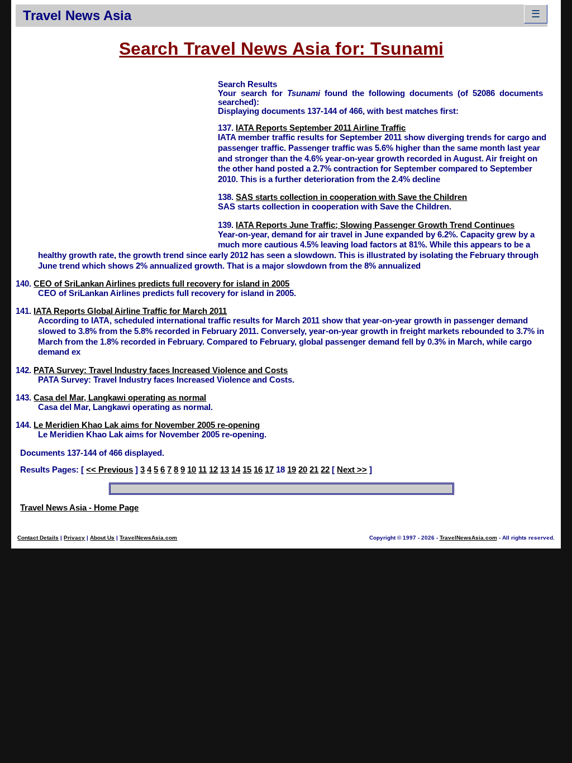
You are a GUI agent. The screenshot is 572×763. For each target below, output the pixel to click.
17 (269, 469)
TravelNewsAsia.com (148, 538)
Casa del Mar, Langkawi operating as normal (120, 397)
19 (291, 469)
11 (202, 469)
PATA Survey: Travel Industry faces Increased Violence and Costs (161, 370)
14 (235, 469)
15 (246, 469)
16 (258, 469)
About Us (102, 538)
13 (224, 469)
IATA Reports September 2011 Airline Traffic (321, 127)
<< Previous (109, 469)
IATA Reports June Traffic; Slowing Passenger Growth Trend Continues (375, 225)
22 (325, 469)
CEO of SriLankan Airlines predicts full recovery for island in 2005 (161, 283)
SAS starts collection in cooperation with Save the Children (351, 197)
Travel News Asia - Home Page (79, 507)
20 (302, 469)
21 (313, 469)
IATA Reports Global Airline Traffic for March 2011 (130, 311)
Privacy (74, 538)
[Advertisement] (117, 157)
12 (213, 469)
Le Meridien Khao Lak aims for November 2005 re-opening (147, 425)
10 (191, 469)
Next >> (352, 469)
